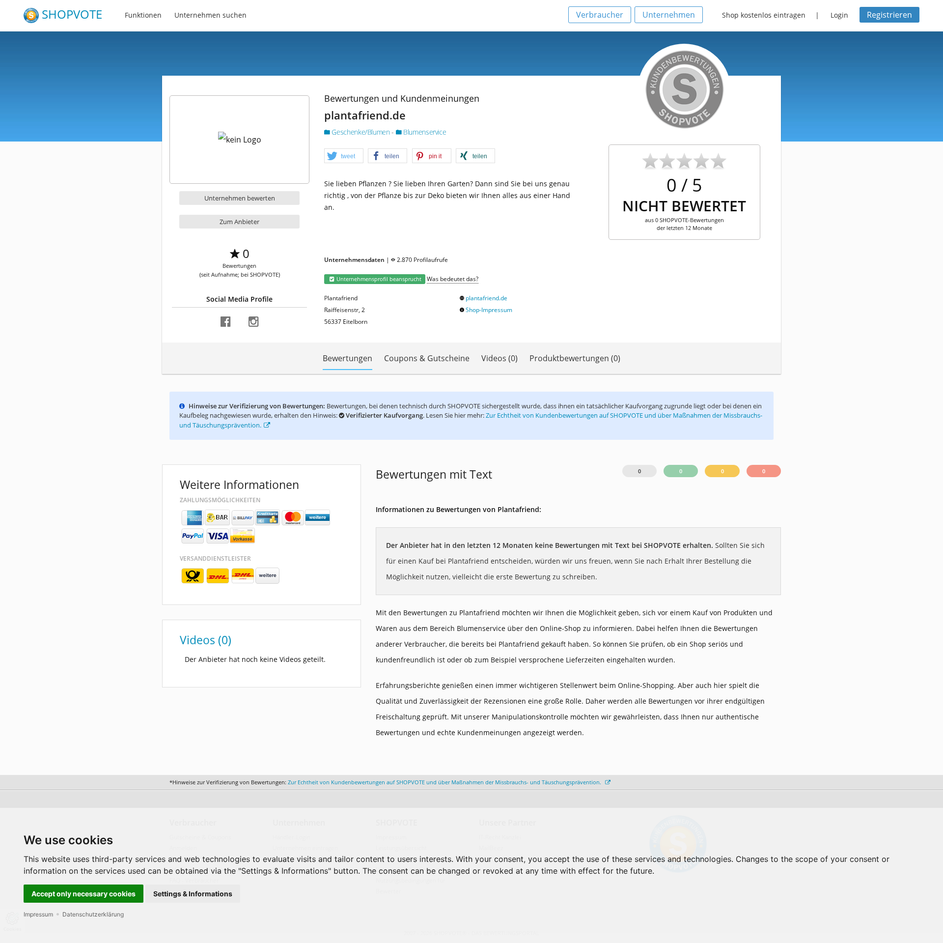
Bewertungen (347, 358)
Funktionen (143, 15)
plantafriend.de (486, 298)
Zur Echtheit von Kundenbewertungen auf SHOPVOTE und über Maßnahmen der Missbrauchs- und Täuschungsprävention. (445, 782)
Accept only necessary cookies (83, 893)
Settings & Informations (192, 893)
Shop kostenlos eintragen (763, 15)
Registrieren (889, 14)
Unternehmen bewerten (239, 198)
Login (839, 15)
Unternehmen (668, 14)
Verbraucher (599, 14)
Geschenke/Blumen (360, 132)
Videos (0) (499, 358)
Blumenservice (423, 132)
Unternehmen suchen (210, 15)
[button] (344, 156)
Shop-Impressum (489, 310)
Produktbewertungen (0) (574, 358)
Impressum (38, 914)
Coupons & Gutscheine (427, 358)
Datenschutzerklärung (93, 914)
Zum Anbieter (239, 221)
